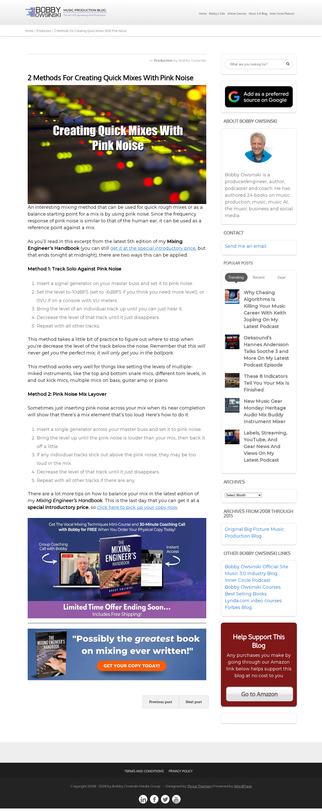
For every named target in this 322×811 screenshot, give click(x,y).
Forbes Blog (238, 607)
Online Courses (236, 13)
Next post (194, 702)
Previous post (160, 702)
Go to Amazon (259, 694)
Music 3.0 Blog (258, 13)
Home (203, 13)
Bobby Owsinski (192, 60)
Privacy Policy (181, 771)
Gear (281, 277)
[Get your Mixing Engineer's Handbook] (117, 678)
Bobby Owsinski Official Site (256, 567)
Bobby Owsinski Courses (253, 587)
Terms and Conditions (144, 771)
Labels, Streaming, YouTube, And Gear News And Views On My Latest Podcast (265, 446)
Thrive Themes (199, 786)
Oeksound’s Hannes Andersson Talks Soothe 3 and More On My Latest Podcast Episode (266, 351)
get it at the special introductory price (152, 248)
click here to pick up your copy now (137, 507)
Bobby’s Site (217, 13)
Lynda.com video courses (253, 600)
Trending (236, 277)
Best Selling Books (246, 594)
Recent (259, 277)
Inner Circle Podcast (282, 13)
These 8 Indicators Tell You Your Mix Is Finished (266, 383)
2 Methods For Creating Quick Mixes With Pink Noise (110, 77)
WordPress (243, 786)
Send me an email (245, 246)
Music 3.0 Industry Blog (251, 573)
